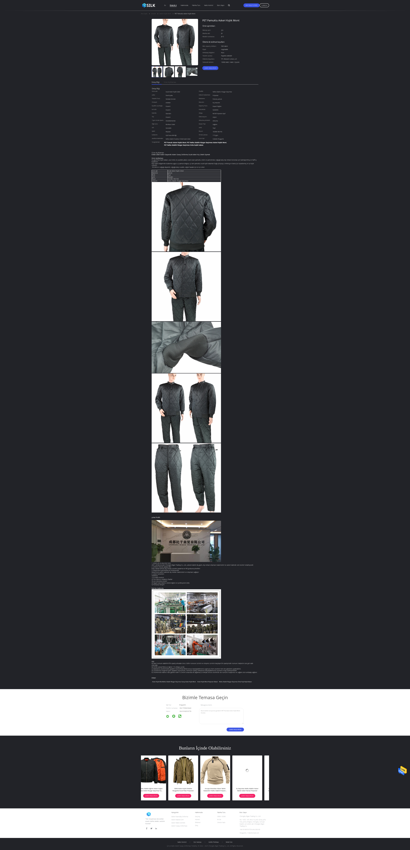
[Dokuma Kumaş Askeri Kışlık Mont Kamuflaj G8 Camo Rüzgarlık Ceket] (157, 770)
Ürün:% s (173, 5)
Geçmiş (197, 816)
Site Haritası (197, 842)
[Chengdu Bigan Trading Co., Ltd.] (169, 717)
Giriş (196, 825)
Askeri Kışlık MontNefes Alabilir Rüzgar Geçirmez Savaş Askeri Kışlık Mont (174, 682)
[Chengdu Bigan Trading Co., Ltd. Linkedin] (156, 828)
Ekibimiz (197, 822)
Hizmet (197, 819)
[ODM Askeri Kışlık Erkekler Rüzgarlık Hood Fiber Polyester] (221, 770)
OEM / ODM (221, 816)
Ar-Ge (219, 819)
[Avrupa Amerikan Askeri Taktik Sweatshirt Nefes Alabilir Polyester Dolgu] (253, 770)
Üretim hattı (221, 822)
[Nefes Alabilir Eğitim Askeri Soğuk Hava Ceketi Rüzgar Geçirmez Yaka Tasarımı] (189, 770)
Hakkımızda (184, 5)
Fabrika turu (196, 5)
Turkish (264, 5)
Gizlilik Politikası (214, 842)
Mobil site (229, 842)
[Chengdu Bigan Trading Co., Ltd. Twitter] (151, 828)
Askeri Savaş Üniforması (179, 826)
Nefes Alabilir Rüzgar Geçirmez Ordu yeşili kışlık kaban (235, 682)
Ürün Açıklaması (170, 82)
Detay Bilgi (156, 82)
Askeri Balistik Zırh (177, 820)
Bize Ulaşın (220, 5)
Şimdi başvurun (210, 68)
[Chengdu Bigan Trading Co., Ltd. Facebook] (146, 828)
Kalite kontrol (208, 5)
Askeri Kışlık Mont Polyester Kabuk (207, 682)
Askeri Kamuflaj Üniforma (179, 817)
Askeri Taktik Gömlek (178, 823)
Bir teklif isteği (251, 5)
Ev (165, 5)
